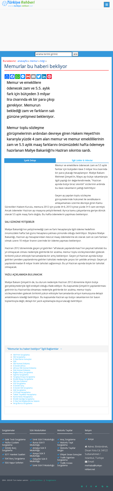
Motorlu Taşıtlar (65, 430)
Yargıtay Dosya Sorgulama (24, 377)
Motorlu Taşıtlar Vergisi (66, 449)
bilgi (42, 61)
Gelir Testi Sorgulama (15, 439)
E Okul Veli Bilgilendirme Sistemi (26, 401)
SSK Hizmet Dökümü (21, 363)
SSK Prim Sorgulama (21, 355)
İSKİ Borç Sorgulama (15, 458)
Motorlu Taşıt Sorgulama (65, 443)
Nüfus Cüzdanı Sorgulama (10, 443)
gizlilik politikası (36, 480)
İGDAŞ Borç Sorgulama (9, 449)
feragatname (51, 480)
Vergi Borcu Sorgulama (22, 403)
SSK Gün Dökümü (20, 381)
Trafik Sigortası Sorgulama (65, 458)
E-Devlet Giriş (18, 385)
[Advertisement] (56, 30)
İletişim (88, 430)
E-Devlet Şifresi (19, 366)
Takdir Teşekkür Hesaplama (24, 394)
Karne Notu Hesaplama (23, 396)
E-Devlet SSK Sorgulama (23, 388)
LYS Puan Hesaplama (21, 392)
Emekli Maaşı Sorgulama (23, 379)
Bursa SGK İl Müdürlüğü (37, 443)
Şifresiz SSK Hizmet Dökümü (24, 368)
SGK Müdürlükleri (38, 430)
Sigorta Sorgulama (20, 374)
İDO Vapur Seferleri (14, 462)
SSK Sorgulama (19, 357)
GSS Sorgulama (19, 383)
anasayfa (23, 61)
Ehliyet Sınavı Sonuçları (71, 454)
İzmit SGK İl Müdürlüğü (43, 439)
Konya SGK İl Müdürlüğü (37, 454)
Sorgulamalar (8, 430)
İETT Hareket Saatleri (15, 454)
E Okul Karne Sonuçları (22, 359)
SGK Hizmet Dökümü (21, 370)
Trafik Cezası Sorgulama (64, 464)
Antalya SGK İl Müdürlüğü (38, 449)
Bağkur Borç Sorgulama (23, 372)
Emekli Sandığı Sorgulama (23, 399)
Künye (91, 439)
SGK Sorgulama (19, 390)
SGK (14, 361)
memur (34, 61)
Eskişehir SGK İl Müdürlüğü (38, 460)
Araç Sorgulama (67, 439)
